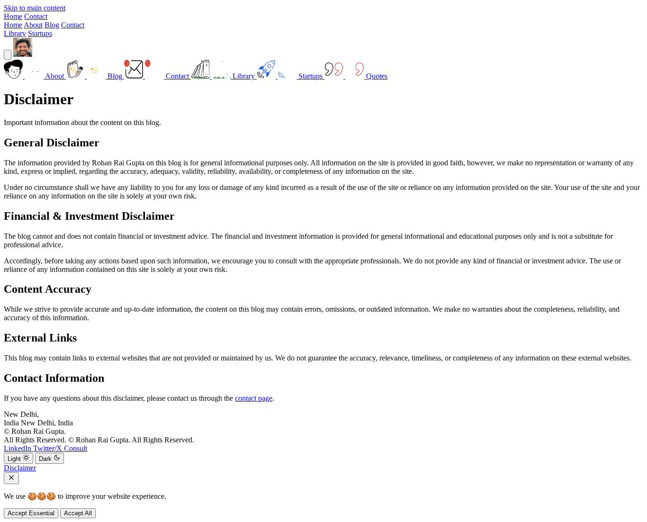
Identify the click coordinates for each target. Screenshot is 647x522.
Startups (40, 33)
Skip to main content (34, 8)
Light (15, 458)
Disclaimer (20, 468)
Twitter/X (48, 448)
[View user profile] (22, 54)
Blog (52, 25)
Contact (35, 16)
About (33, 25)
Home (13, 16)
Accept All (78, 513)
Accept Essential (31, 513)
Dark (46, 458)
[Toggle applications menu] (7, 55)
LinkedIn (18, 448)
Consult (75, 448)
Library (15, 33)
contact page (253, 398)
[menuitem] (35, 76)
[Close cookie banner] (11, 478)
